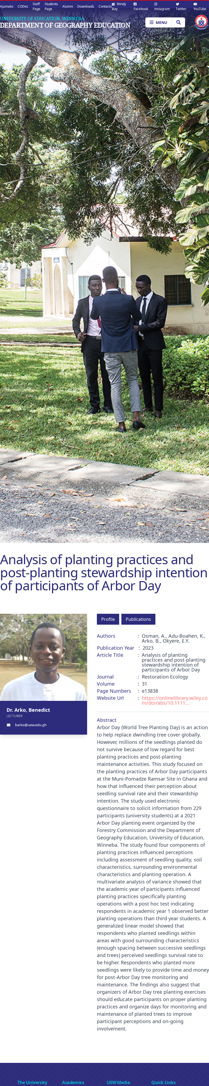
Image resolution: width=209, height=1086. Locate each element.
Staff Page (36, 6)
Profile (108, 619)
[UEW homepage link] (201, 22)
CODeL (23, 6)
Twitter (181, 9)
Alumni (67, 6)
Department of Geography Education (65, 25)
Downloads (85, 6)
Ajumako (6, 6)
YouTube (199, 9)
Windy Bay (119, 6)
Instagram (162, 9)
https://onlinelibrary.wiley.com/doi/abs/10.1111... (175, 700)
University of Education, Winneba (42, 18)
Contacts (105, 6)
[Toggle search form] (178, 22)
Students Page (51, 6)
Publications (138, 619)
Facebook (141, 9)
